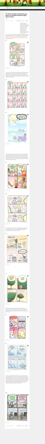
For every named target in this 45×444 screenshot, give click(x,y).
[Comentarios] (11, 20)
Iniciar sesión (37, 7)
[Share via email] (21, 20)
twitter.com (11, 38)
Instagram (19, 37)
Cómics (6, 12)
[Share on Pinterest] (18, 20)
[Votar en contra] (7, 68)
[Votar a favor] (6, 68)
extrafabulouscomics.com (14, 37)
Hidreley (7, 18)
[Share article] (27, 42)
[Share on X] (20, 20)
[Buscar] (26, 7)
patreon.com (7, 38)
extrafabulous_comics (8, 67)
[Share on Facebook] (17, 20)
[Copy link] (23, 20)
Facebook (23, 37)
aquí (23, 36)
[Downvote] (8, 20)
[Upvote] (6, 20)
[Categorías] (6, 7)
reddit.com (26, 37)
